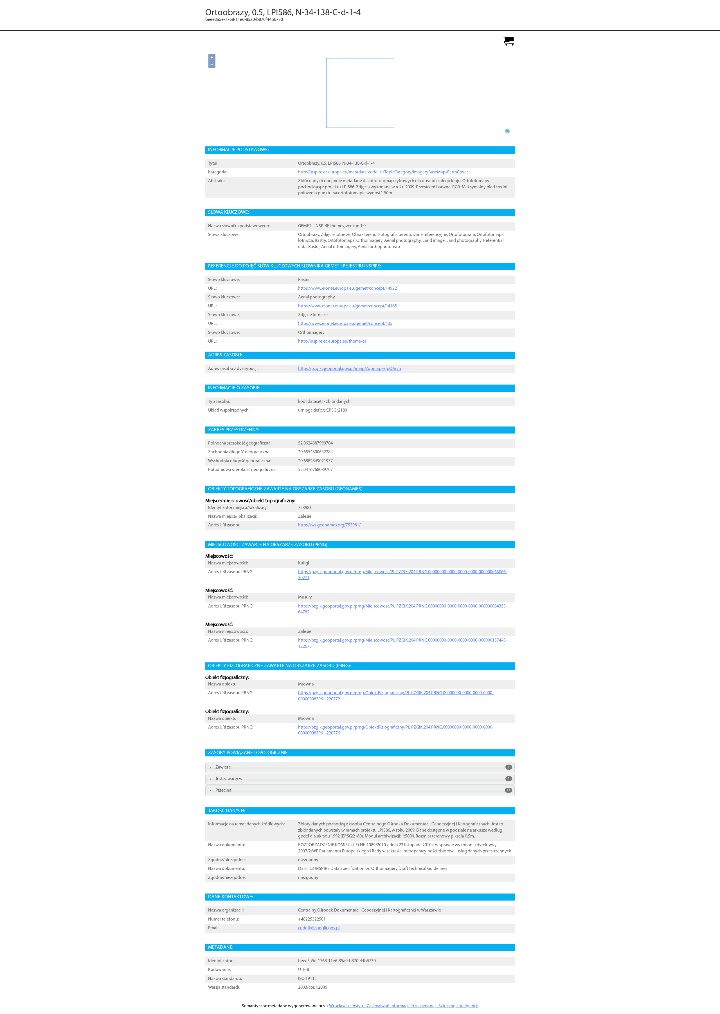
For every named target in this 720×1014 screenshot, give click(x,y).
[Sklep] (508, 41)
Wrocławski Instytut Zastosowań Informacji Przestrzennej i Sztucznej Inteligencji (403, 1006)
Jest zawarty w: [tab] (362, 779)
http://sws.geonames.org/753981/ (329, 525)
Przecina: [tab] (362, 790)
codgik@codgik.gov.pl (319, 928)
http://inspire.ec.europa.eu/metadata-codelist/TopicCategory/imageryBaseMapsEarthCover (383, 172)
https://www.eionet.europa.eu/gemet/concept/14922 (347, 288)
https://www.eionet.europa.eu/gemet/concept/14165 (347, 306)
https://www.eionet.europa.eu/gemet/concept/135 (345, 323)
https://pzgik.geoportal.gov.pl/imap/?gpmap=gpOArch (349, 369)
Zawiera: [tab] (362, 767)
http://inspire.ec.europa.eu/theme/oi (332, 341)
